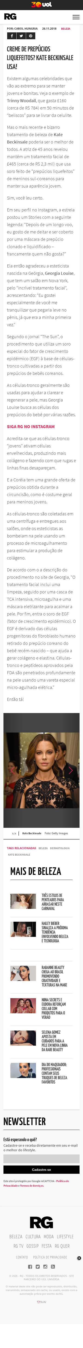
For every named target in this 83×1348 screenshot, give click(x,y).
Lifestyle (65, 1237)
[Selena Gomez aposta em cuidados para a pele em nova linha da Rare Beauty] (23, 1044)
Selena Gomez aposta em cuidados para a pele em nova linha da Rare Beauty (55, 1041)
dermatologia (60, 848)
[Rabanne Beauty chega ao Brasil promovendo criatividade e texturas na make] (23, 979)
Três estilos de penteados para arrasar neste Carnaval (53, 902)
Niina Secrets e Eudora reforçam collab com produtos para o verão (54, 1009)
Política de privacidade (50, 1257)
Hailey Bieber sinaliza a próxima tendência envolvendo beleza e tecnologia (55, 932)
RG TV (19, 1246)
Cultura (33, 1237)
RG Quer (62, 1246)
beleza (43, 848)
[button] (70, 770)
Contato (22, 1257)
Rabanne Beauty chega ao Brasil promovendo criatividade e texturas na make (54, 976)
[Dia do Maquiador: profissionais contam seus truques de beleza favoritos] (23, 1076)
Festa (47, 1246)
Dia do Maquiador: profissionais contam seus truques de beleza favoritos (54, 1073)
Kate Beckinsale (19, 854)
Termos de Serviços (31, 1185)
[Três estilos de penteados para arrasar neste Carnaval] (23, 907)
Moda (49, 1237)
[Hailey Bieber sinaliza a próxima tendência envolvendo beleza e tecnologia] (23, 935)
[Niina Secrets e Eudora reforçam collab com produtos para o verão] (23, 1011)
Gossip (33, 1246)
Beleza (65, 28)
